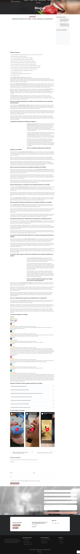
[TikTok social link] (58, 523)
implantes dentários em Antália (20, 83)
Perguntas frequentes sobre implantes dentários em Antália (20, 73)
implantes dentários (24, 97)
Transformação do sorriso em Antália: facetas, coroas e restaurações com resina (64, 24)
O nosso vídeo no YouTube (15, 75)
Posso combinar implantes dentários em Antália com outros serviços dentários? (24, 68)
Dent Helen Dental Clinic (40, 549)
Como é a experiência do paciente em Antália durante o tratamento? (22, 70)
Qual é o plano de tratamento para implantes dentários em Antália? (22, 59)
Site (10, 476)
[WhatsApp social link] (57, 523)
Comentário (12, 461)
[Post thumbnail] (57, 20)
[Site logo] (15, 1)
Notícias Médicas (32, 16)
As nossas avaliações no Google (16, 72)
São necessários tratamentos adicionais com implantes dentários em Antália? (23, 62)
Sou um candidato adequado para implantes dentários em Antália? (21, 57)
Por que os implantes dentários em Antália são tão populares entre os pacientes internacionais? (26, 54)
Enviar (60, 512)
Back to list (32, 452)
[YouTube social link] (55, 523)
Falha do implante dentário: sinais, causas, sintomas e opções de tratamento (64, 20)
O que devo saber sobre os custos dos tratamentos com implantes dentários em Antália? (25, 67)
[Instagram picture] (58, 33)
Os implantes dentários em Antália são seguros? (19, 56)
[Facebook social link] (52, 523)
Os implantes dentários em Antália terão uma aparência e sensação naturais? (23, 64)
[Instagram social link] (53, 523)
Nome (11, 472)
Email (34, 472)
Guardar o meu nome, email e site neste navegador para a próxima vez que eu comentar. (25, 480)
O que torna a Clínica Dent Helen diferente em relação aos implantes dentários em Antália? (26, 65)
